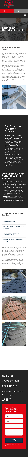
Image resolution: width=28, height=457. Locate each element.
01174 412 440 (9, 385)
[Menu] (25, 15)
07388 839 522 (10, 380)
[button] (14, 221)
